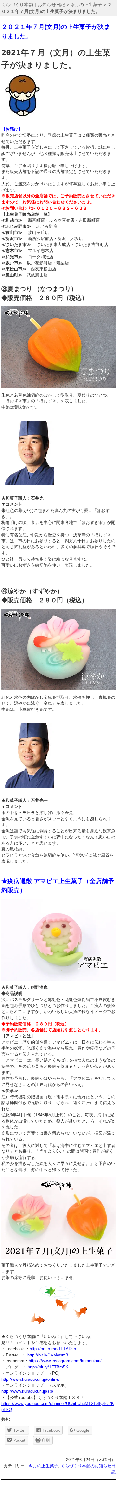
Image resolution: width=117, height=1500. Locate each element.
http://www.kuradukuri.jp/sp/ (27, 1391)
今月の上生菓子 (86, 4)
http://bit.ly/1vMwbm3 (47, 1355)
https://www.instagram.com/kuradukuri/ (65, 1361)
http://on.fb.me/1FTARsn (53, 1349)
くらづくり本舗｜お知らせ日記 (33, 4)
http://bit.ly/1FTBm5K (48, 1367)
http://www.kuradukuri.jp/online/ (30, 1379)
